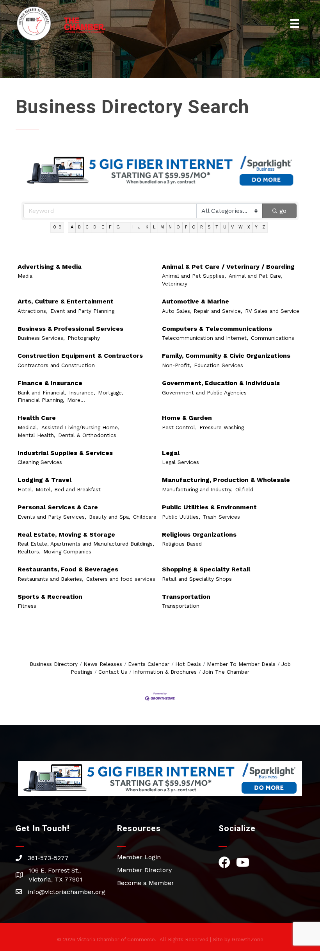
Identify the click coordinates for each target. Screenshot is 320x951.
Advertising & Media (50, 266)
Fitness (27, 606)
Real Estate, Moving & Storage (66, 534)
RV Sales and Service (272, 311)
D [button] (94, 227)
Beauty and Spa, (109, 517)
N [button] (170, 227)
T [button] (216, 227)
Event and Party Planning (82, 311)
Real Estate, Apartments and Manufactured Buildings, (86, 544)
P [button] (186, 227)
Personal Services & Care (58, 507)
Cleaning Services (40, 462)
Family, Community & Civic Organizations (226, 355)
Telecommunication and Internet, (205, 338)
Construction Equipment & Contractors (80, 355)
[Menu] (294, 23)
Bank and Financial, (42, 392)
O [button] (178, 227)
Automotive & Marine (195, 301)
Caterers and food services (120, 579)
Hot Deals (188, 664)
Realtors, (29, 551)
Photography (84, 338)
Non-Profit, (176, 365)
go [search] (282, 210)
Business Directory (54, 664)
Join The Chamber (226, 672)
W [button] (240, 227)
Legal (171, 453)
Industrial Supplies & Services (65, 453)
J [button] (139, 227)
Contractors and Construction (56, 365)
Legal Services (180, 462)
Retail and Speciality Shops (197, 579)
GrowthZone (247, 939)
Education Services (218, 365)
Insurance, (82, 392)
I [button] (132, 227)
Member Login (139, 857)
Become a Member (145, 883)
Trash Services (221, 517)
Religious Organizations (199, 534)
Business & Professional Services (70, 328)
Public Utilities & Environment (209, 507)
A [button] (72, 227)
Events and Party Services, (52, 517)
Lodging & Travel (44, 480)
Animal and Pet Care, (256, 276)
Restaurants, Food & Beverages (68, 569)
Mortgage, (110, 392)
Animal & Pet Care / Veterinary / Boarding (228, 266)
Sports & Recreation (50, 596)
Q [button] (194, 227)
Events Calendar (148, 664)
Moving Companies (67, 551)
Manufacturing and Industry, (197, 489)
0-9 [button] (57, 227)
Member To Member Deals (241, 664)
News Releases (103, 664)
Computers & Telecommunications (217, 328)
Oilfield (244, 489)
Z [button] (263, 227)
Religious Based (182, 544)
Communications (272, 338)
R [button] (201, 227)
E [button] (102, 227)
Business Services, (41, 338)
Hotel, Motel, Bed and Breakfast (59, 489)
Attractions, (33, 311)
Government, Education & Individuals (221, 383)
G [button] (118, 227)
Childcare (144, 517)
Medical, (28, 427)
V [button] (232, 227)
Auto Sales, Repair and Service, (202, 311)
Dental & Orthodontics (87, 435)
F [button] (110, 227)
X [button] (248, 227)
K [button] (147, 227)
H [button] (126, 227)
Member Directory (144, 870)
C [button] (87, 227)
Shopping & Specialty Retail (206, 569)
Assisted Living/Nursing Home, (80, 427)
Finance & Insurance (50, 383)
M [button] (162, 227)
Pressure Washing (221, 427)
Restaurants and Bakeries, (51, 579)
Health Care (37, 417)
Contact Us (112, 672)
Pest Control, (179, 427)
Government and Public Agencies (204, 392)
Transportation (186, 596)
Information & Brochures (165, 672)
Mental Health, (36, 435)
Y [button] (256, 227)
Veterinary (174, 283)
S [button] (209, 227)
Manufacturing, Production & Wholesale (226, 480)
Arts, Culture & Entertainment (66, 301)
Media (25, 276)
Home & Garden (187, 417)
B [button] (79, 227)
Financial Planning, (41, 400)
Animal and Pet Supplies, (194, 276)
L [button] (154, 227)
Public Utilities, (181, 517)
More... (76, 400)
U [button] (224, 227)
